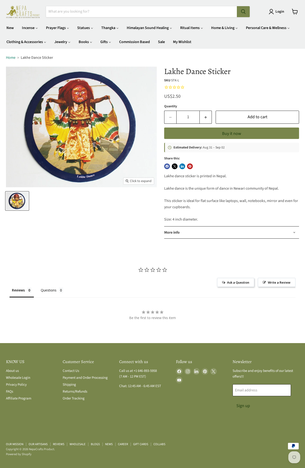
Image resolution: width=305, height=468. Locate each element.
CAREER (123, 444)
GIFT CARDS (140, 444)
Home (10, 57)
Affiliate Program (18, 398)
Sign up (243, 406)
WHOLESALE (78, 444)
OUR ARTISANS (38, 444)
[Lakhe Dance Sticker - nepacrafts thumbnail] (17, 201)
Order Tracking (74, 398)
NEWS (109, 444)
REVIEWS (58, 444)
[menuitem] (10, 28)
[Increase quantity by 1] (206, 117)
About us (12, 370)
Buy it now (231, 134)
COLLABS (159, 444)
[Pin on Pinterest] (190, 166)
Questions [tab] (48, 290)
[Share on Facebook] (167, 166)
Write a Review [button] (279, 282)
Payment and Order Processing (85, 377)
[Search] (243, 11)
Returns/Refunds (75, 391)
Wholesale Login (18, 377)
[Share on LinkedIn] (182, 166)
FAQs (9, 391)
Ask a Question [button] (238, 282)
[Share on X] (175, 166)
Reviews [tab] (18, 290)
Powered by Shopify (18, 454)
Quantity (170, 106)
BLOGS (95, 444)
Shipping (69, 384)
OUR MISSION (14, 444)
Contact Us (71, 370)
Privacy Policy (16, 384)
